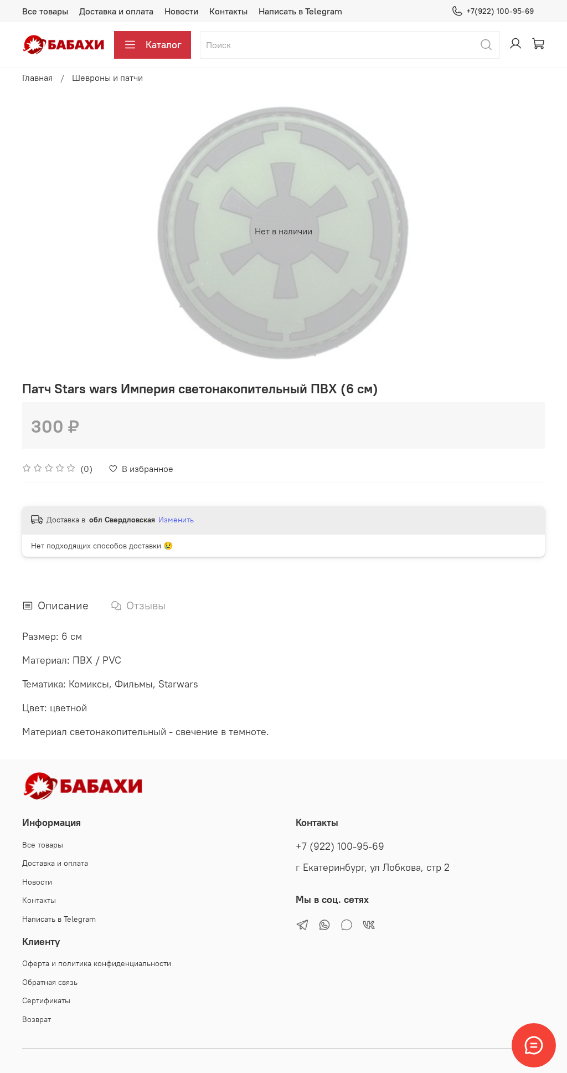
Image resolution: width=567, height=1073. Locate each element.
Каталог (164, 44)
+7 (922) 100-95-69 (340, 846)
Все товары (45, 11)
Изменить (176, 520)
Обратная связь (50, 982)
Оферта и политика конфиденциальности (96, 963)
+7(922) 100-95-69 (500, 11)
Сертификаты (46, 1000)
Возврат (36, 1019)
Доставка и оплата (116, 11)
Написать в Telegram (300, 11)
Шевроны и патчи (107, 77)
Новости (181, 11)
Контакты (228, 11)
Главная (37, 77)
